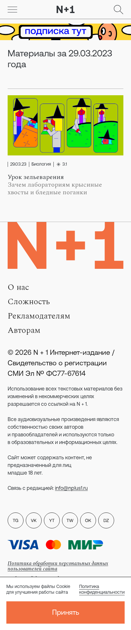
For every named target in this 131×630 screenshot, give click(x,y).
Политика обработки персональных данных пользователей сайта (58, 566)
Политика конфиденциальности (102, 589)
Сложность (29, 301)
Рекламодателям (39, 316)
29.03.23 (18, 164)
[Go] (12, 9)
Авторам (24, 330)
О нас (18, 287)
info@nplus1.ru (71, 488)
